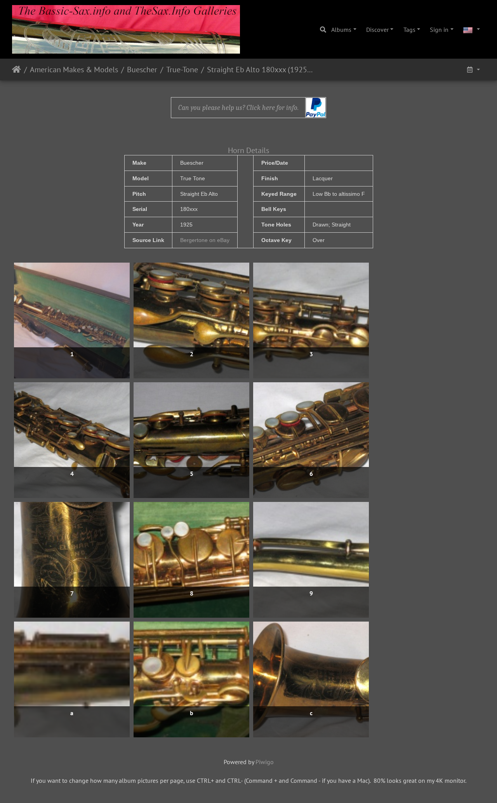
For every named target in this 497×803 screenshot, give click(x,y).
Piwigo (264, 762)
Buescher (142, 69)
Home (16, 69)
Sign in (439, 29)
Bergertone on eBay (204, 240)
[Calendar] (473, 69)
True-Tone (182, 69)
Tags (409, 29)
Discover (377, 29)
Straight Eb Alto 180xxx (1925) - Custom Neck (261, 69)
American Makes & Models (74, 69)
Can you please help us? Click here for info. (238, 108)
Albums (341, 29)
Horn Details (248, 150)
